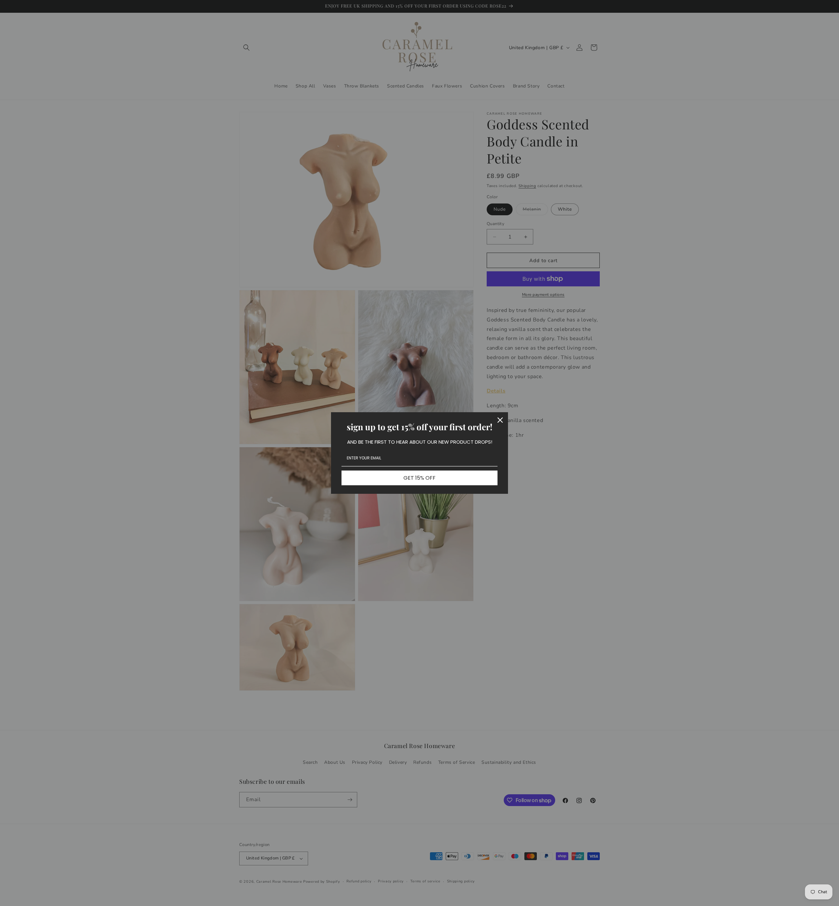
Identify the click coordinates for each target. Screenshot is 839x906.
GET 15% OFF (419, 478)
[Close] (500, 420)
